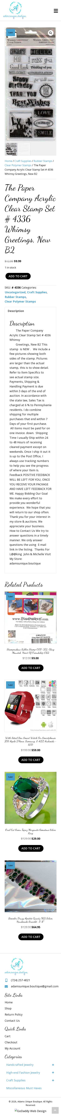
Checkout (11, 1042)
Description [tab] (16, 311)
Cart (7, 1036)
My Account (12, 1048)
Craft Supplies (22, 161)
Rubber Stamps (43, 161)
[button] (50, 33)
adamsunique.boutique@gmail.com (34, 986)
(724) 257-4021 (20, 980)
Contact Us (12, 1020)
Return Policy (14, 1014)
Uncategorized (15, 292)
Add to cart (18, 276)
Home (8, 161)
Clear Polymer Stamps (18, 165)
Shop (8, 1008)
